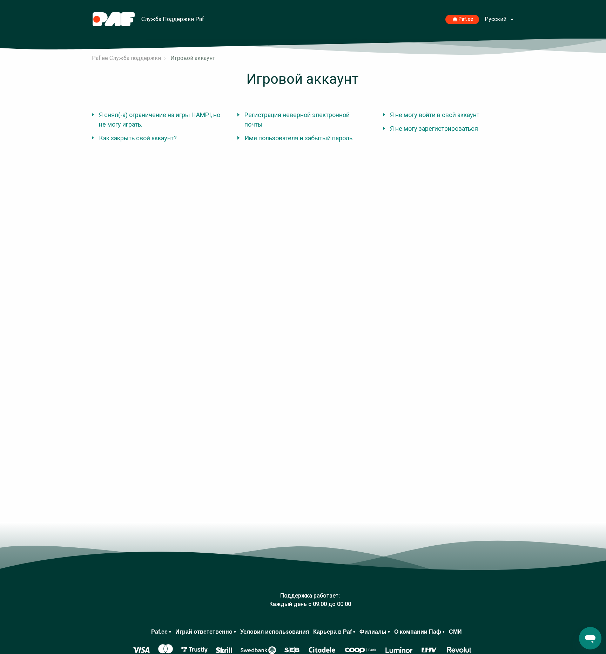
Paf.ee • (161, 632)
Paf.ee (465, 19)
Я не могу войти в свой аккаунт (434, 115)
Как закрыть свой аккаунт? (138, 138)
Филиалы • (374, 632)
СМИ (455, 632)
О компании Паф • (419, 632)
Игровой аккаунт (192, 58)
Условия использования (274, 632)
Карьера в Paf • (334, 632)
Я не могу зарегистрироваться (434, 128)
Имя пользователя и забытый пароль (298, 138)
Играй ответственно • (205, 632)
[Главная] (114, 18)
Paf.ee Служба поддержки (126, 58)
